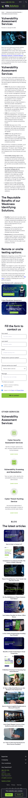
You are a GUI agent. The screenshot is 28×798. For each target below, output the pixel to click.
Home (3, 12)
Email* (3, 349)
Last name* (5, 341)
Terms (12, 390)
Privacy (13, 784)
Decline (19, 794)
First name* (5, 333)
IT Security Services (18, 55)
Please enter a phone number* (10, 357)
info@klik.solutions (7, 778)
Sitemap (19, 784)
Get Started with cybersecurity (12, 283)
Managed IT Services (7, 55)
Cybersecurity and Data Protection (14, 12)
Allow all (9, 794)
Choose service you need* (9, 365)
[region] (14, 793)
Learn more (14, 454)
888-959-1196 (10, 2)
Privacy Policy (20, 390)
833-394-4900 (6, 774)
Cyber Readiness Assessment (12, 300)
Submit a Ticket (6, 781)
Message (4, 373)
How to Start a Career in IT (14, 544)
